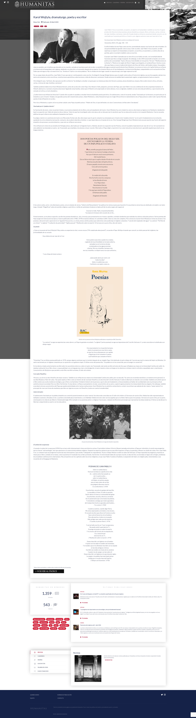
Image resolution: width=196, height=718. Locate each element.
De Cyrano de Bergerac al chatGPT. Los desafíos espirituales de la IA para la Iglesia (101, 594)
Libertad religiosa (64, 625)
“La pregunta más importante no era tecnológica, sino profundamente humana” (100, 609)
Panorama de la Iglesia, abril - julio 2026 (90, 625)
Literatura (44, 625)
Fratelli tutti (54, 628)
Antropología (59, 619)
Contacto (60, 698)
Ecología (36, 628)
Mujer (57, 622)
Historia (63, 622)
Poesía (41, 26)
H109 (46, 26)
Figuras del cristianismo (39, 619)
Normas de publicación (64, 695)
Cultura (67, 619)
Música (56, 625)
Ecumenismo (37, 625)
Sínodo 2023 (62, 628)
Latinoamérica (50, 619)
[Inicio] (105, 2)
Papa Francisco (43, 622)
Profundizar (85, 602)
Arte (51, 625)
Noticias (82, 591)
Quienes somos (34, 695)
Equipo (32, 698)
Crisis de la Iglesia (44, 628)
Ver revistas (108, 660)
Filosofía (52, 622)
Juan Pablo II (36, 26)
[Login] (136, 2)
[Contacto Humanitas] (139, 2)
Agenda (82, 622)
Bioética (36, 622)
